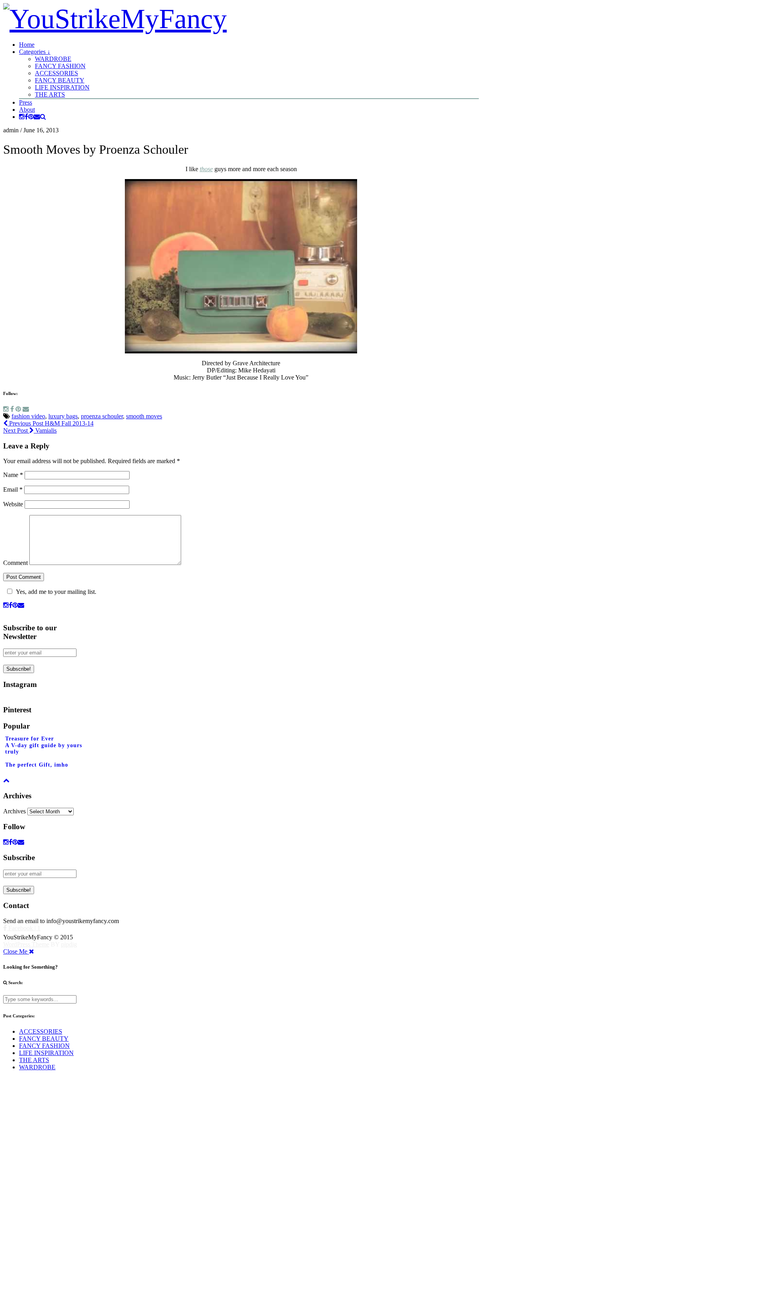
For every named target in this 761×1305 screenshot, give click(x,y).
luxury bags (63, 416)
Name (13, 474)
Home (26, 44)
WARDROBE (53, 58)
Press (25, 102)
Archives (14, 811)
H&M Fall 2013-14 (51, 423)
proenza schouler (102, 416)
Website (13, 504)
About (27, 109)
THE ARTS (50, 94)
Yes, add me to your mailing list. (56, 591)
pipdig (69, 944)
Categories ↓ (34, 51)
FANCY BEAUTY (59, 80)
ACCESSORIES (56, 73)
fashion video (28, 416)
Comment (15, 562)
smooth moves (144, 416)
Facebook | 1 (23, 928)
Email (13, 489)
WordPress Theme (26, 944)
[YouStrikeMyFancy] (115, 19)
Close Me (16, 951)
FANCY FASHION (60, 66)
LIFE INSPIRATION (62, 87)
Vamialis (30, 430)
